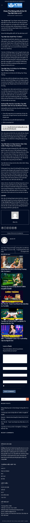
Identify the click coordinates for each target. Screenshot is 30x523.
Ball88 (26, 521)
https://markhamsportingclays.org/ (14, 509)
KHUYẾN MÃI (5, 495)
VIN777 (3, 468)
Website (5, 379)
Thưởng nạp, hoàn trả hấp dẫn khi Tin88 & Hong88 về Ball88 (14, 413)
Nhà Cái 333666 (5, 471)
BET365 (12, 521)
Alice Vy (21, 15)
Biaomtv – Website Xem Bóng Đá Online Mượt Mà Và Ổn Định (14, 418)
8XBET (22, 521)
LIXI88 (7, 521)
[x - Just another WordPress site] (15, 5)
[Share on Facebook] (5, 228)
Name (4, 365)
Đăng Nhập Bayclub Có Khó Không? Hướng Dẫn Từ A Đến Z (14, 408)
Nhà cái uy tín (14, 233)
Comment (5, 353)
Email (4, 372)
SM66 (15, 521)
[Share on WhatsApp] (2, 228)
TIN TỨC (3, 497)
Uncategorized (20, 233)
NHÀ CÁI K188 (5, 487)
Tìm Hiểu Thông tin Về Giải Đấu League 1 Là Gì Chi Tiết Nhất (8, 249)
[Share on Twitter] (7, 228)
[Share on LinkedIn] (15, 228)
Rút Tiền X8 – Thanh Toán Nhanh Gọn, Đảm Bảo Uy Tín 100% (14, 423)
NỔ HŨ (3, 489)
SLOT (2, 492)
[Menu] (2, 5)
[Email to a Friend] (10, 228)
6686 (19, 521)
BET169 (3, 476)
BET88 (3, 478)
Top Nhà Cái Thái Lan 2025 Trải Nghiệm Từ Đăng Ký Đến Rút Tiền (14, 427)
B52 (2, 473)
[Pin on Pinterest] (13, 228)
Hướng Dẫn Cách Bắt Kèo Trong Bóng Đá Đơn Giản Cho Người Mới (22, 249)
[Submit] (27, 399)
